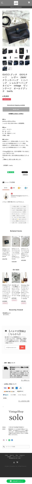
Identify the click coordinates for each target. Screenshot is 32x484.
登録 (22, 347)
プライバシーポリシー (17, 456)
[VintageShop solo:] (16, 416)
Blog (17, 455)
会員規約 (9, 456)
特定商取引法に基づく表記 (14, 458)
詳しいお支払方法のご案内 (24, 401)
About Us (12, 455)
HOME (6, 455)
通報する (25, 174)
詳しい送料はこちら (25, 380)
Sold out (16, 109)
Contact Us (22, 455)
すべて (5, 187)
